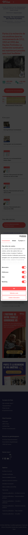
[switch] (24, 272)
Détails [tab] (14, 240)
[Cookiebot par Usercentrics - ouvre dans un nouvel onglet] (19, 236)
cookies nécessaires (14, 297)
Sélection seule (14, 293)
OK (14, 288)
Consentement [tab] (6, 240)
